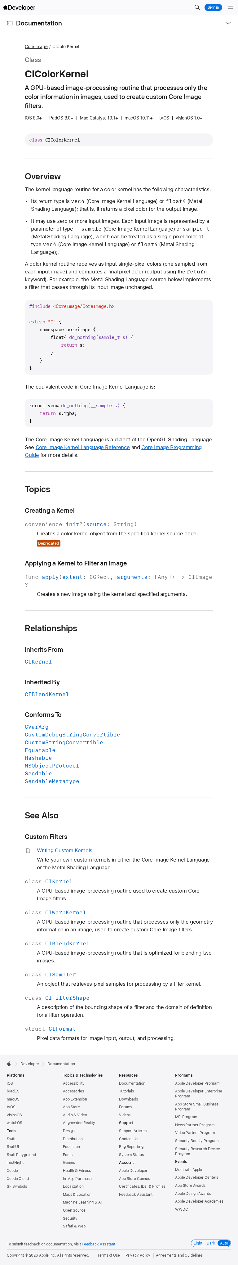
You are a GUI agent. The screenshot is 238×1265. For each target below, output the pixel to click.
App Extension (75, 1099)
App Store (71, 1107)
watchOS (14, 1123)
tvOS (11, 1107)
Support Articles (133, 1131)
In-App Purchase (77, 1179)
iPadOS (13, 1091)
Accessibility (73, 1083)
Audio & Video (75, 1115)
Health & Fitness (77, 1170)
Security (70, 1218)
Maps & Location (77, 1194)
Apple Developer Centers (196, 1177)
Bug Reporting (131, 1147)
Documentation (39, 23)
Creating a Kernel (50, 510)
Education (71, 1147)
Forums (125, 1107)
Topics (37, 489)
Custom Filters (46, 836)
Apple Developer (133, 1170)
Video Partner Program (194, 1133)
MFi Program (186, 1117)
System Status (131, 1155)
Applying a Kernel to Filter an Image (76, 563)
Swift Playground (21, 1155)
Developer (29, 1064)
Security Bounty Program (196, 1141)
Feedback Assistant (135, 1194)
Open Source (74, 1210)
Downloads (128, 1099)
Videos (124, 1115)
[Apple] (11, 1063)
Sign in (213, 7)
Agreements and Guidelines (179, 1255)
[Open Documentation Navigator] (9, 23)
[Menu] (230, 7)
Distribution (73, 1139)
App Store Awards (190, 1185)
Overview (43, 176)
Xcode (12, 1170)
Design (69, 1131)
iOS (10, 1083)
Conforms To (43, 714)
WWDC (181, 1209)
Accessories (73, 1091)
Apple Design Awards (193, 1193)
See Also (42, 815)
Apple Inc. (47, 1255)
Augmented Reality (79, 1123)
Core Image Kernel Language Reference (83, 447)
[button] (197, 7)
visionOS (14, 1115)
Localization (73, 1186)
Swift (11, 1139)
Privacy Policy (138, 1255)
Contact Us (128, 1139)
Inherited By (42, 682)
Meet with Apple (188, 1170)
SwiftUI (13, 1147)
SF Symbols (17, 1186)
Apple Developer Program (197, 1083)
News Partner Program (194, 1125)
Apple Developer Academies (199, 1201)
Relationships (51, 628)
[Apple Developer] (19, 7)
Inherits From (44, 649)
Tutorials (126, 1091)
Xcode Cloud (18, 1179)
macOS (13, 1099)
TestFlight (15, 1162)
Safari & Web (74, 1226)
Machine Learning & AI (82, 1202)
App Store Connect (135, 1179)
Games (69, 1162)
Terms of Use (108, 1255)
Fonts (67, 1155)
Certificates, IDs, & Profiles (142, 1186)
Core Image (36, 46)
